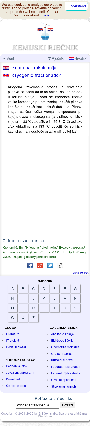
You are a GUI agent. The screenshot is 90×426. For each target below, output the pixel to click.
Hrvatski (80, 58)
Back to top (80, 272)
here (45, 15)
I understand (76, 6)
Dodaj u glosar (16, 347)
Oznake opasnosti (63, 379)
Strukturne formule (64, 386)
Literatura (12, 334)
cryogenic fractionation (35, 75)
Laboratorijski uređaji (65, 366)
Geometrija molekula (65, 347)
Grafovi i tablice (62, 353)
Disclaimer (45, 416)
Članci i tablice (16, 385)
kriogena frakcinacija (33, 67)
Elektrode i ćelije (62, 340)
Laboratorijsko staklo (65, 373)
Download (13, 379)
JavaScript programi (20, 372)
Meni (8, 58)
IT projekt (12, 340)
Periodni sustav (16, 366)
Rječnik (56, 58)
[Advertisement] (45, 186)
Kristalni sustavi (62, 360)
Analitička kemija (62, 334)
